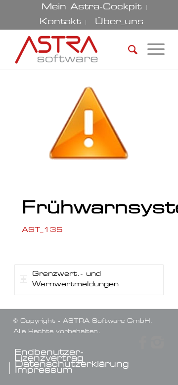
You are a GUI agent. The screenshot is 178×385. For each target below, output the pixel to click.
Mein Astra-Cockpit (91, 7)
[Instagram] (157, 342)
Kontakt (60, 22)
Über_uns (119, 22)
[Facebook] (142, 342)
